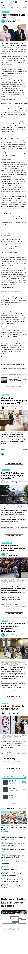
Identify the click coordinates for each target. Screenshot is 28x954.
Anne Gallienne (11, 482)
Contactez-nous (20, 929)
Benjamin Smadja (12, 408)
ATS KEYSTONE (11, 21)
